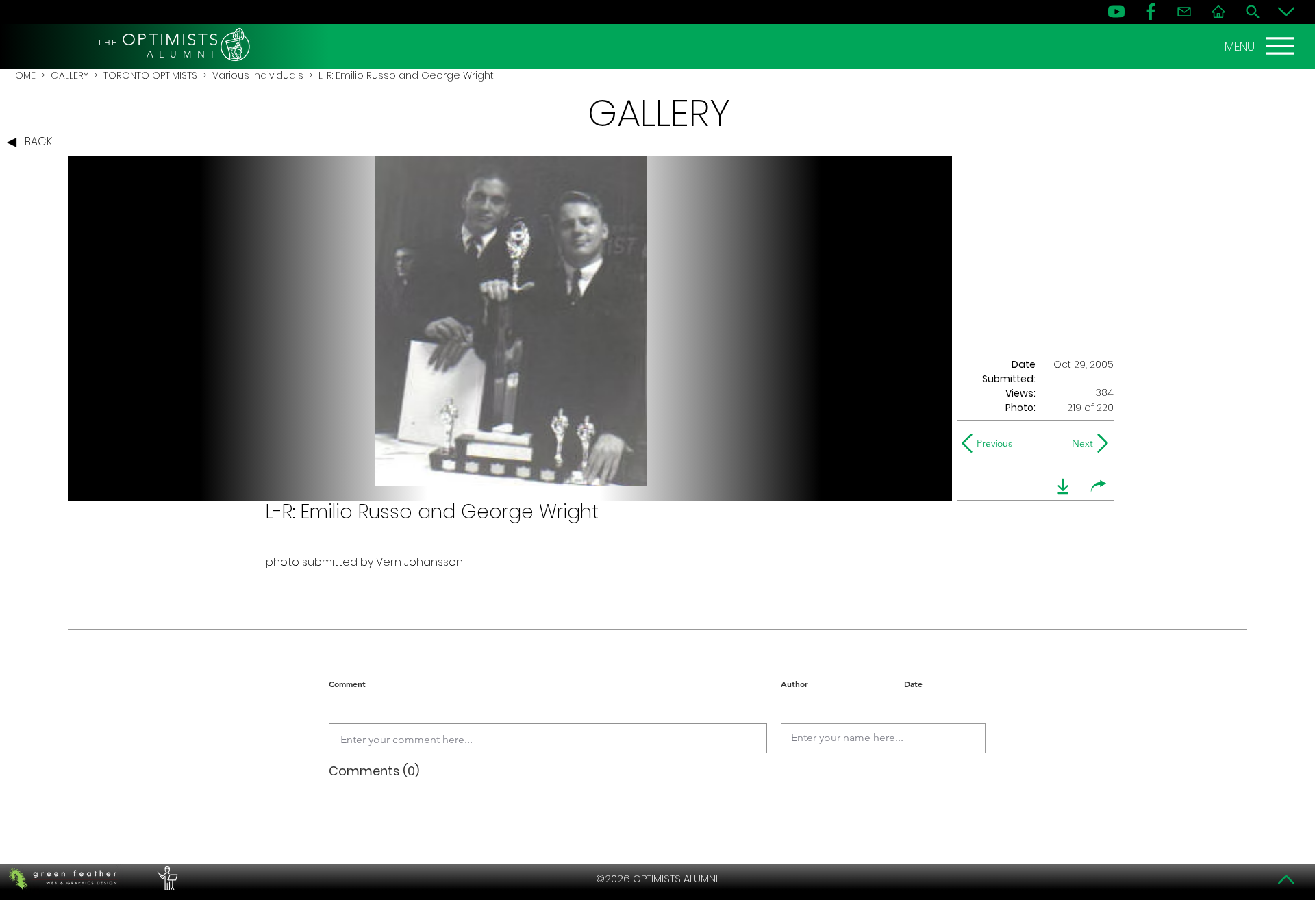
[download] (1063, 486)
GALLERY (69, 75)
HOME (22, 75)
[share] (1098, 486)
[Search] (1252, 11)
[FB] (1150, 11)
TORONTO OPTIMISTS (150, 75)
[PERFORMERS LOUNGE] (165, 878)
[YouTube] (1116, 11)
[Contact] (1184, 11)
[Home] (1218, 11)
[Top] (1286, 879)
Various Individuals (257, 75)
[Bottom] (1286, 11)
